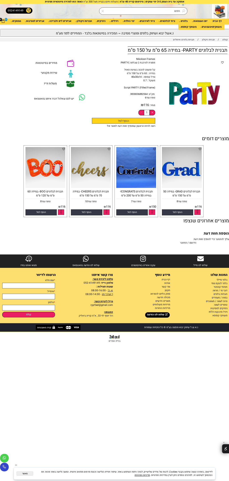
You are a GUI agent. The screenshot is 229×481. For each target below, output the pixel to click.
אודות (167, 283)
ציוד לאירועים (147, 21)
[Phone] (4, 468)
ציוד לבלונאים (167, 21)
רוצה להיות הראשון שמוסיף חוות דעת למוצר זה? (131, 126)
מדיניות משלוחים (161, 304)
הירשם (192, 243)
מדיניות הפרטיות (142, 475)
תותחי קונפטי (220, 287)
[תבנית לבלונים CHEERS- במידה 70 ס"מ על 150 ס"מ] (90, 187)
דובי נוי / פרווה (220, 290)
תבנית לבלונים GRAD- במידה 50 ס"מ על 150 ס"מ (181, 193)
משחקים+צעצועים (212, 27)
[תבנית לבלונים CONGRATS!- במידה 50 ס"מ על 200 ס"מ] (135, 187)
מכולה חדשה (163, 297)
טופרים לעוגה (220, 305)
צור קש (166, 287)
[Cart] (3, 21)
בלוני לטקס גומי (219, 283)
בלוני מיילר (221, 280)
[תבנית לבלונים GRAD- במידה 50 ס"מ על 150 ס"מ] (181, 187)
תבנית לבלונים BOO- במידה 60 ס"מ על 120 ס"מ (45, 193)
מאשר (25, 473)
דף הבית (217, 21)
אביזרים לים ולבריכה (60, 21)
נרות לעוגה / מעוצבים (216, 301)
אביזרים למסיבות (35, 21)
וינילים (115, 21)
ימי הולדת (129, 21)
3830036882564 (139, 94)
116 (146, 105)
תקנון (167, 290)
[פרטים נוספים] (197, 212)
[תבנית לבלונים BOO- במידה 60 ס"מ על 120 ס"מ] (44, 187)
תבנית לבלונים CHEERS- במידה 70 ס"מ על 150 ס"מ (91, 193)
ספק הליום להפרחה (160, 294)
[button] (177, 212)
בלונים (184, 21)
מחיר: (152, 105)
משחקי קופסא (189, 27)
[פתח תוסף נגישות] (225, 448)
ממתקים (16, 21)
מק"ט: (151, 94)
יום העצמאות (200, 21)
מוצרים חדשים (162, 301)
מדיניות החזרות (162, 308)
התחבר (183, 243)
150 (153, 206)
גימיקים (101, 21)
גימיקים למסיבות (218, 308)
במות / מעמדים (219, 298)
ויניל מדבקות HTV (218, 312)
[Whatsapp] (4, 459)
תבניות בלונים (220, 294)
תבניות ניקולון (84, 21)
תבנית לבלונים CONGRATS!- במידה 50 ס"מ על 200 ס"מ (136, 193)
